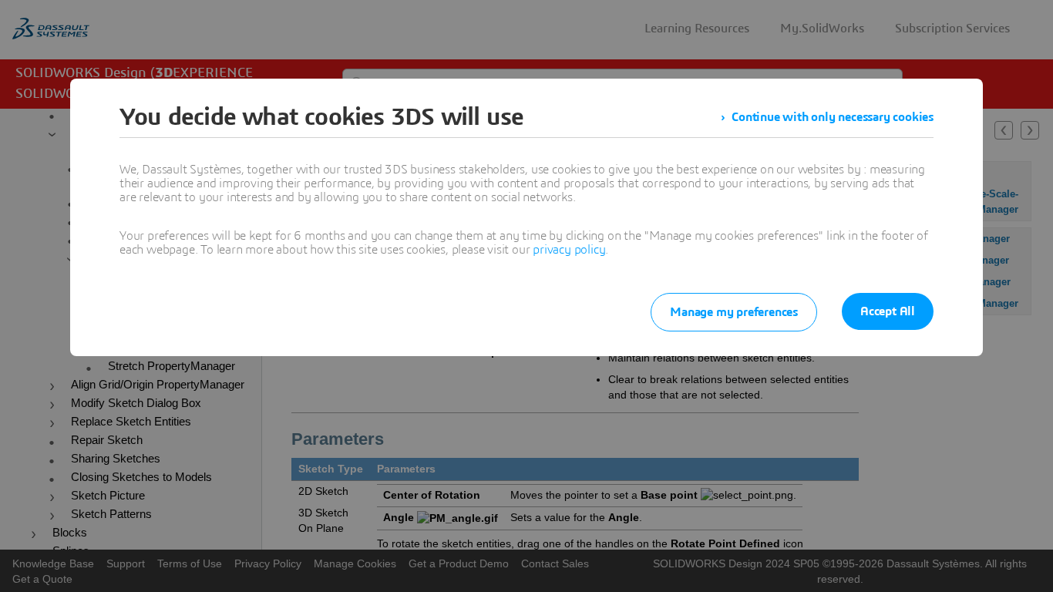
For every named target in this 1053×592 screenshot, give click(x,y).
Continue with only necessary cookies (833, 117)
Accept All (887, 311)
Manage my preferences (734, 312)
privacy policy (569, 250)
